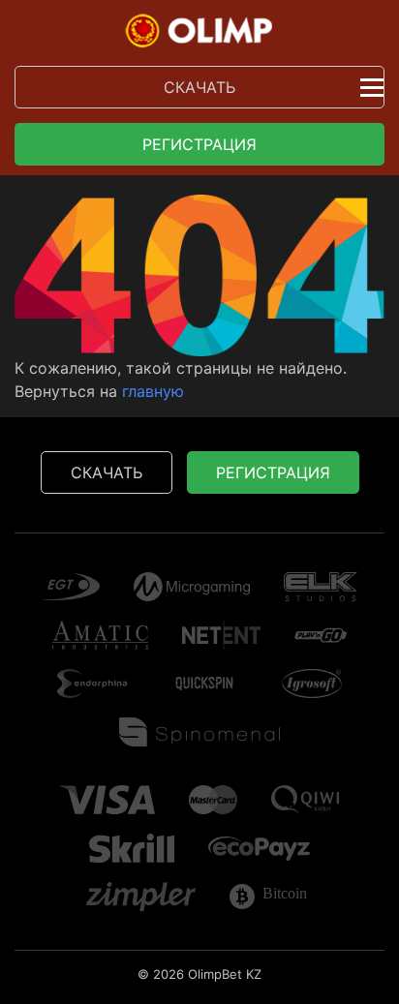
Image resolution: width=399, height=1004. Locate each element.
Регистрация (199, 144)
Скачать (199, 87)
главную (153, 391)
